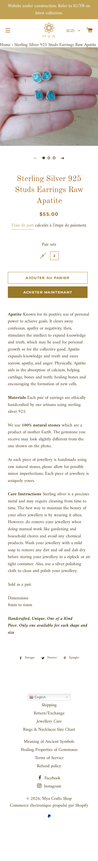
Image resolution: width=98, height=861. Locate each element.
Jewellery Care (49, 721)
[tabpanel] (49, 96)
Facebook (52, 778)
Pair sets (49, 244)
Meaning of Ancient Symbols (49, 742)
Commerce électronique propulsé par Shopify (49, 806)
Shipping (49, 705)
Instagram (52, 786)
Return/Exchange (49, 713)
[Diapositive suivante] (62, 158)
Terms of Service (49, 758)
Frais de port (22, 225)
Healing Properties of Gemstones (49, 750)
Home (5, 45)
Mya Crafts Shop (57, 799)
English (39, 697)
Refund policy (49, 766)
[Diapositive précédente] (35, 158)
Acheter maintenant (47, 292)
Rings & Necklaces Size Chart (49, 730)
